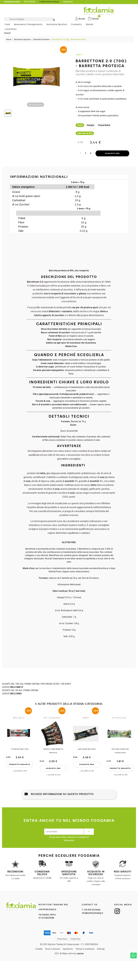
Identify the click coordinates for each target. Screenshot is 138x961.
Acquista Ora (112, 153)
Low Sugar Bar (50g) (87, 749)
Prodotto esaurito (19, 764)
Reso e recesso (52, 949)
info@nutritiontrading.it (49, 2)
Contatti (39, 949)
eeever (80, 953)
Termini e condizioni (84, 949)
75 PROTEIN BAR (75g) (20, 749)
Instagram (117, 911)
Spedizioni (68, 949)
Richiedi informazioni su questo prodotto (62, 794)
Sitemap (101, 949)
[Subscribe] (89, 832)
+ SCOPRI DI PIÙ (20, 771)
